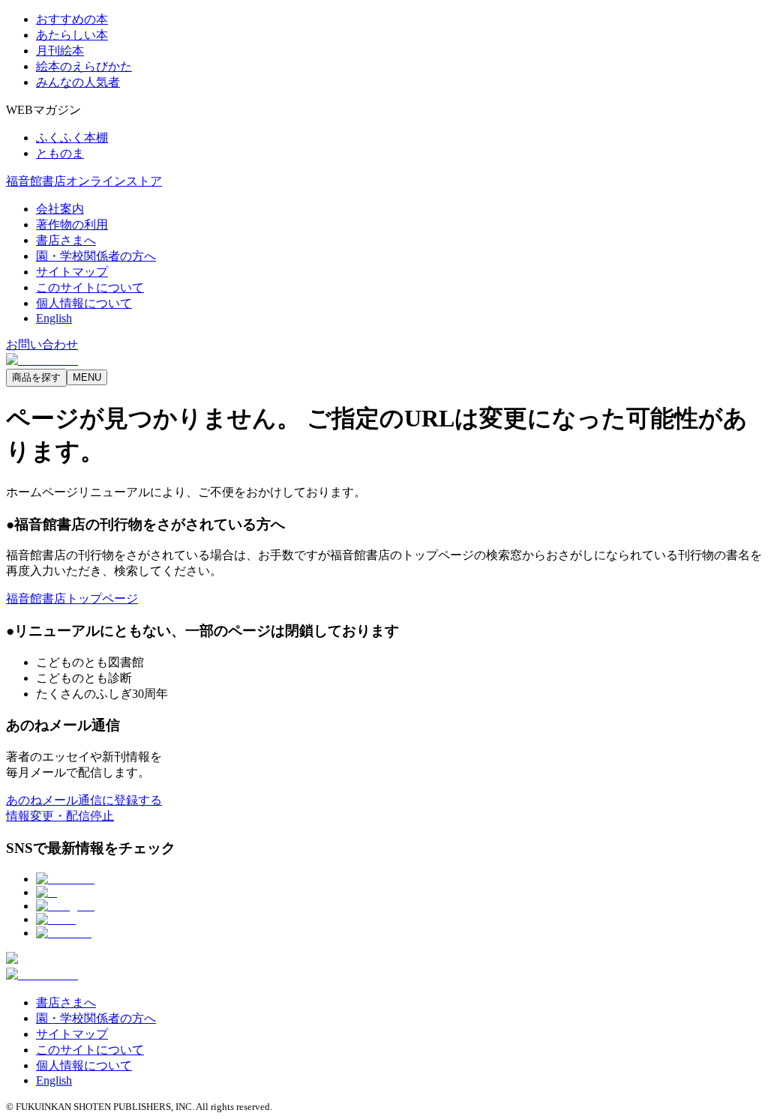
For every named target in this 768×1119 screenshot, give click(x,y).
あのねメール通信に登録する (84, 800)
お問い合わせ (42, 344)
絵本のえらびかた (84, 66)
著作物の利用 (72, 224)
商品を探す (36, 377)
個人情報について (84, 303)
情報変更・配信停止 (60, 815)
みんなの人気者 (78, 82)
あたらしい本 (72, 34)
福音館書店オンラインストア (84, 181)
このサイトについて (90, 287)
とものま (60, 153)
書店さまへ (66, 240)
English (54, 318)
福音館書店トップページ (72, 598)
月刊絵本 (60, 50)
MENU (87, 377)
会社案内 (60, 208)
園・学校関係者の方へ (96, 256)
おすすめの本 (72, 19)
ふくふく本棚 (72, 137)
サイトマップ (72, 271)
